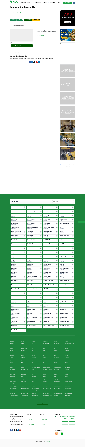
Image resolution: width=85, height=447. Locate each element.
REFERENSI (52, 2)
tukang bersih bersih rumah (25, 388)
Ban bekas (66, 348)
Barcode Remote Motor (13, 386)
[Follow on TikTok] (14, 430)
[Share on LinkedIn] (39, 62)
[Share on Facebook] (30, 62)
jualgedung (22, 376)
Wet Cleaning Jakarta (35, 395)
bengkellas (22, 355)
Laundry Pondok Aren (57, 388)
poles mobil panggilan (13, 383)
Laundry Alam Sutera (13, 391)
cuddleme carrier (12, 343)
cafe (32, 348)
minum (11, 360)
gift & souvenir (45, 353)
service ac (33, 386)
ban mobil (11, 350)
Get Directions (18, 45)
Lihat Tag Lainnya (42, 403)
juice (32, 350)
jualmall (55, 376)
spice (54, 364)
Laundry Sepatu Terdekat (68, 391)
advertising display (56, 353)
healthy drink (67, 357)
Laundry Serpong (23, 391)
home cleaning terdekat (13, 388)
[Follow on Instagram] (74, 3)
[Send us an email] (16, 430)
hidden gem (11, 346)
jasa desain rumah (45, 379)
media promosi (12, 355)
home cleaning (45, 386)
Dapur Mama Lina (67, 138)
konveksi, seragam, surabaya (69, 343)
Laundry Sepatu (56, 391)
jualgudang (66, 376)
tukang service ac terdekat (36, 367)
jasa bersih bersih (67, 386)
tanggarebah (34, 357)
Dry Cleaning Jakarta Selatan (14, 395)
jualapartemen (34, 376)
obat (43, 362)
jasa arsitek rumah (67, 379)
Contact (43, 424)
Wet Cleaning (56, 395)
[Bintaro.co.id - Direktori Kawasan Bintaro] (14, 2)
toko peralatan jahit (56, 369)
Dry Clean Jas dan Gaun (24, 395)
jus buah (44, 350)
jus (43, 360)
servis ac (22, 386)
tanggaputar (66, 355)
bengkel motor (34, 346)
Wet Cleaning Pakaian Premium (47, 395)
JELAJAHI (31, 2)
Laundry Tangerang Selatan (47, 388)
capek (22, 362)
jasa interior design (12, 381)
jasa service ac (12, 367)
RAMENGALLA (67, 83)
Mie (54, 348)
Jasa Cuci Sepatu (12, 393)
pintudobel (11, 357)
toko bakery (33, 372)
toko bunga (66, 346)
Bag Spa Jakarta (67, 395)
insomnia (11, 362)
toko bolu (44, 372)
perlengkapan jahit (12, 369)
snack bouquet (12, 353)
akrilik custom (67, 353)
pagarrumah (33, 355)
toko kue (22, 372)
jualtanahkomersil (12, 376)
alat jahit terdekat (67, 367)
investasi (44, 376)
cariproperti (44, 374)
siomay (55, 383)
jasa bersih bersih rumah (57, 386)
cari (32, 374)
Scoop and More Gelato (67, 110)
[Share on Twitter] (32, 62)
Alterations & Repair (24, 398)
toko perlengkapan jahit (24, 369)
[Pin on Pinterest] (37, 62)
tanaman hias (56, 346)
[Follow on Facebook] (11, 430)
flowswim (22, 343)
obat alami (66, 362)
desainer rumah (12, 379)
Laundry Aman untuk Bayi (14, 398)
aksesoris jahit (67, 369)
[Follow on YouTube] (20, 430)
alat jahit (33, 369)
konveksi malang (56, 343)
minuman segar (34, 360)
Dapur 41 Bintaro (68, 124)
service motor (23, 346)
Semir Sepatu (34, 393)
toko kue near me (12, 374)
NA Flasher (67, 152)
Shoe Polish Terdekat (46, 393)
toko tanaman (45, 346)
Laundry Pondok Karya (35, 391)
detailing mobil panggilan (68, 381)
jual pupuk (11, 348)
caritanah (66, 374)
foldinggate (44, 357)
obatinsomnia (12, 364)
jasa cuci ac (22, 367)
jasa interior (33, 381)
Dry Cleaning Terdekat (68, 393)
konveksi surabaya (46, 343)
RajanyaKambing (68, 96)
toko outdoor (12, 341)
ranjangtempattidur (56, 357)
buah (54, 360)
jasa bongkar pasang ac (46, 367)
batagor (66, 383)
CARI (59, 2)
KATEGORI (38, 2)
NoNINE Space (67, 69)
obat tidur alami (23, 364)
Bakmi (44, 348)
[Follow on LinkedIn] (18, 430)
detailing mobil (34, 383)
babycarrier (66, 341)
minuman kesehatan (24, 360)
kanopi (44, 355)
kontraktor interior (23, 381)
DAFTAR (45, 2)
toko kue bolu (67, 372)
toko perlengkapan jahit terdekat (47, 369)
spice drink (66, 364)
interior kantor (45, 381)
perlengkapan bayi (45, 341)
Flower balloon (23, 353)
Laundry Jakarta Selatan (35, 388)
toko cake (55, 372)
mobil (32, 343)
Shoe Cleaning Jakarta (24, 393)
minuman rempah (45, 364)
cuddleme (55, 341)
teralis (55, 355)
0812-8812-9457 (40, 35)
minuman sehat (23, 350)
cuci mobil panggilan (57, 381)
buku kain (22, 341)
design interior (34, 379)
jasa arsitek (22, 379)
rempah (33, 364)
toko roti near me (23, 374)
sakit (32, 362)
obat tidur (55, 362)
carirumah (55, 374)
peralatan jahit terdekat (57, 367)
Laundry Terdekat (45, 391)
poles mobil (44, 383)
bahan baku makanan (24, 348)
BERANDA (24, 2)
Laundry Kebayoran (68, 388)
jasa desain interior (56, 379)
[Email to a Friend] (34, 62)
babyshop (33, 341)
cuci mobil (22, 383)
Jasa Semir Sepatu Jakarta (58, 393)
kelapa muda (67, 350)
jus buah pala (67, 360)
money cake (34, 353)
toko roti (11, 372)
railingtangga (23, 357)
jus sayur (55, 350)
